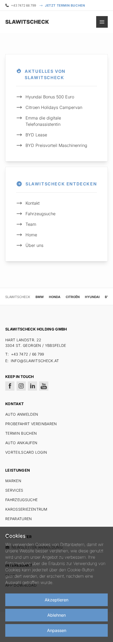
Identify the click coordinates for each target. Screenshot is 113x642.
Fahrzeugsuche (40, 213)
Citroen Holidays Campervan (53, 107)
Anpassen (56, 630)
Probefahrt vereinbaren (31, 423)
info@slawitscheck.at (35, 360)
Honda (54, 297)
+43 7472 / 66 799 (27, 354)
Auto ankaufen (21, 442)
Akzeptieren (56, 599)
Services (14, 490)
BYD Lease (36, 134)
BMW (39, 297)
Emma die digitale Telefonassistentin (43, 121)
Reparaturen (18, 518)
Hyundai (92, 297)
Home (31, 234)
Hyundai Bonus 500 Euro (49, 96)
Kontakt (32, 203)
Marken (13, 480)
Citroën (73, 297)
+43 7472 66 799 (23, 5)
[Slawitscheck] (18, 22)
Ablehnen (56, 615)
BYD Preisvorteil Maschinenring (56, 145)
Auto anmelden (21, 414)
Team (30, 224)
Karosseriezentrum (26, 509)
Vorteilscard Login (26, 452)
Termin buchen (21, 433)
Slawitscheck (17, 297)
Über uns (34, 245)
